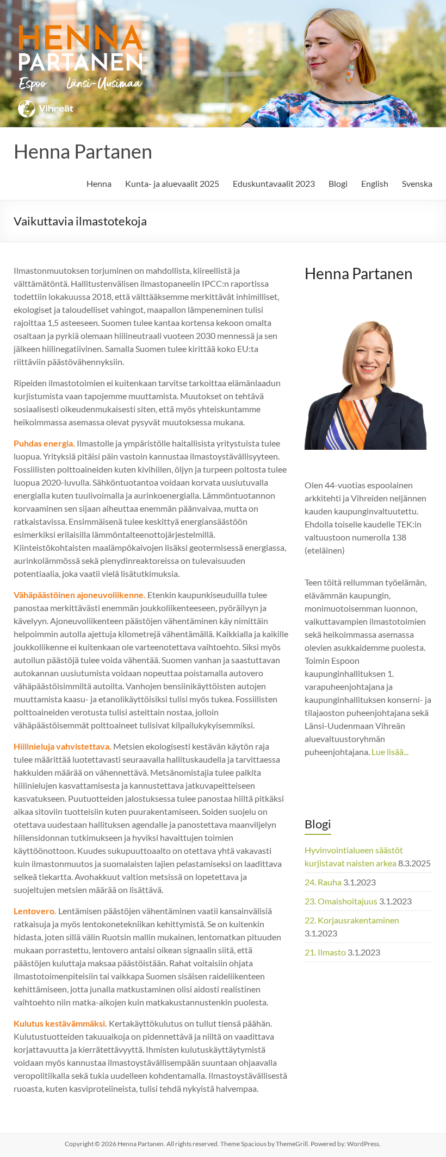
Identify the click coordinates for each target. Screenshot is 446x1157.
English (374, 183)
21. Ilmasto (325, 952)
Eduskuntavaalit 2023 (274, 183)
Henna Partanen (83, 151)
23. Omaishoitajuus (341, 901)
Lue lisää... (389, 751)
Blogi (338, 183)
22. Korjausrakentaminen (352, 920)
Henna (99, 183)
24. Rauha (323, 882)
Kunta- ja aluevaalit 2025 (172, 183)
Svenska (417, 183)
